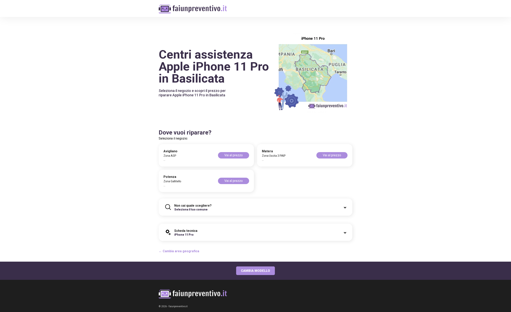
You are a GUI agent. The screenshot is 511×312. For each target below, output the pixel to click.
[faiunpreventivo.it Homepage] (193, 293)
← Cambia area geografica (179, 251)
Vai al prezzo (233, 155)
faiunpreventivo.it (178, 306)
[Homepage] (193, 6)
